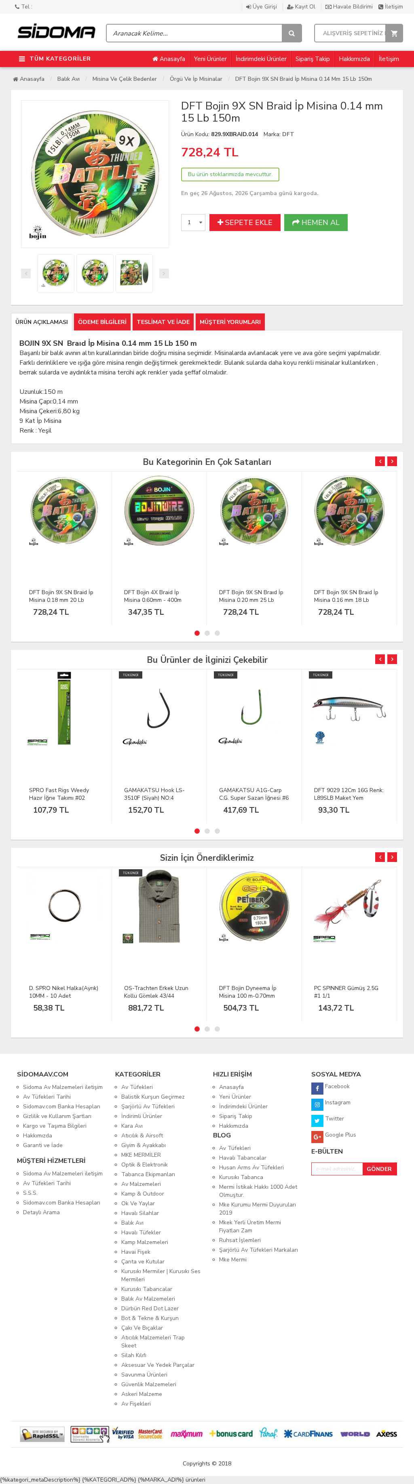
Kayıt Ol (305, 7)
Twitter (333, 1118)
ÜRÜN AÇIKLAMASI (41, 322)
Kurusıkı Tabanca (241, 1177)
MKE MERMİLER (141, 1155)
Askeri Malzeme (141, 1394)
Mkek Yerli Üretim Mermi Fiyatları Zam (250, 1226)
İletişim (393, 7)
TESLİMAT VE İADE (163, 322)
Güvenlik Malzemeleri (148, 1384)
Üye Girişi (265, 7)
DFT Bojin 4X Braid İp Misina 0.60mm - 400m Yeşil (153, 600)
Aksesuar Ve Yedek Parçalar (157, 1365)
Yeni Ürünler (210, 59)
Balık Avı (68, 79)
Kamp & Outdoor (142, 1194)
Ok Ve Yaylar (138, 1203)
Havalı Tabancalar (242, 1158)
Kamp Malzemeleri (144, 1242)
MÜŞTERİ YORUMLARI (230, 322)
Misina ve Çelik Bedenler (125, 79)
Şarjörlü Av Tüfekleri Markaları (258, 1250)
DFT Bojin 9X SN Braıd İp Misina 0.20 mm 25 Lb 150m (251, 600)
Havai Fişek (135, 1252)
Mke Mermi (233, 1259)
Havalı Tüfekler (141, 1232)
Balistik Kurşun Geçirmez (153, 1097)
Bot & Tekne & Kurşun (150, 1318)
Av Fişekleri (136, 1404)
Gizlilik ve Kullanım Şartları (57, 1116)
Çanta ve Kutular (143, 1261)
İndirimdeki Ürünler (261, 59)
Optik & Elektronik (144, 1165)
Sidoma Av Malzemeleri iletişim (63, 1087)
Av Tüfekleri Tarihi (47, 1097)
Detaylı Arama (41, 1212)
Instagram (337, 1102)
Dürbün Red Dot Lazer (150, 1308)
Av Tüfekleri (137, 1087)
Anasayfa (171, 59)
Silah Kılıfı (133, 1355)
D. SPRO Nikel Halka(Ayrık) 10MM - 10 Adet (63, 992)
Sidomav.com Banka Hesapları (61, 1106)
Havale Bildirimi (353, 7)
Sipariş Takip (313, 59)
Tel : (25, 7)
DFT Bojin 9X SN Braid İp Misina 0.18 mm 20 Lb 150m (61, 600)
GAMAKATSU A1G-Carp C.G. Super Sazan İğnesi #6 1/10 (254, 797)
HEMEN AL (320, 222)
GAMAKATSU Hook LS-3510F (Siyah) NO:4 (154, 794)
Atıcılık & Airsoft (142, 1135)
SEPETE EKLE (247, 222)
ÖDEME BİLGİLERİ (102, 322)
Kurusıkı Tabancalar (146, 1289)
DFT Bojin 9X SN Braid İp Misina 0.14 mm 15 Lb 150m (303, 79)
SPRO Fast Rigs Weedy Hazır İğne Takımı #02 (59, 794)
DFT (288, 134)
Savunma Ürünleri (144, 1375)
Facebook (336, 1086)
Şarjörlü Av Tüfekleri (148, 1106)
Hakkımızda (354, 59)
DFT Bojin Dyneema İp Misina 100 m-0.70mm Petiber (248, 995)
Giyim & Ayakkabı (143, 1145)
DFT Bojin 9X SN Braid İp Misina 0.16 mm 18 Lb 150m (346, 600)
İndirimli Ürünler (141, 1116)
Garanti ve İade (43, 1145)
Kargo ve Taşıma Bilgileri (55, 1126)
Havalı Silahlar (140, 1213)
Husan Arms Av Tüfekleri (251, 1167)
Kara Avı (132, 1126)
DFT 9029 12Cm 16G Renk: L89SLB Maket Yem (349, 794)
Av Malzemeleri (141, 1184)
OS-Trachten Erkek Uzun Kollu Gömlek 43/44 (156, 992)
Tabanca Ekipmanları (148, 1174)
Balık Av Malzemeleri (148, 1299)
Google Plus (339, 1135)
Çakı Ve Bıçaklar (142, 1328)
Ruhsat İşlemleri (240, 1240)
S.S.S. (30, 1193)
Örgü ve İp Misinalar (196, 79)
